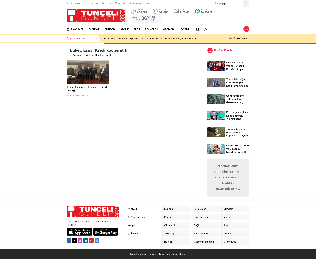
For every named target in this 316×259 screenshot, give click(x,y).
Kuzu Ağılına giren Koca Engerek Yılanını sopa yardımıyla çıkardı (237, 117)
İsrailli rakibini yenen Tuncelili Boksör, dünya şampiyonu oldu (235, 67)
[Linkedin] (85, 240)
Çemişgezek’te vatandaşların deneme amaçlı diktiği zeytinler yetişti (235, 102)
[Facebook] (69, 240)
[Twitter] (74, 240)
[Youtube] (91, 240)
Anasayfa (77, 55)
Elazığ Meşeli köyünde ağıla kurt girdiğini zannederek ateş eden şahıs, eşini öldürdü (150, 38)
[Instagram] (80, 240)
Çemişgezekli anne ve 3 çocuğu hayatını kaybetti (237, 149)
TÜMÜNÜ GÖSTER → (239, 38)
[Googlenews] (97, 240)
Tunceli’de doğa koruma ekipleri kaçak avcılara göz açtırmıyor (237, 84)
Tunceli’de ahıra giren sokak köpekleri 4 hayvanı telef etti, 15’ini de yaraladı (237, 135)
